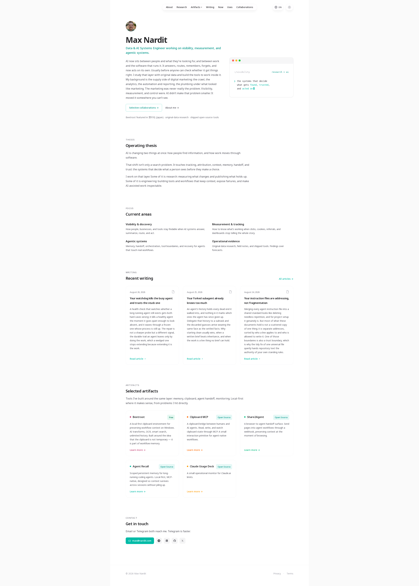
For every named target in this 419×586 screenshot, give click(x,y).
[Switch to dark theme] (289, 7)
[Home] (131, 26)
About (169, 7)
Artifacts (195, 7)
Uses (229, 7)
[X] (182, 541)
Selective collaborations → (144, 107)
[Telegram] (159, 541)
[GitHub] (175, 541)
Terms (290, 573)
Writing (210, 7)
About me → (172, 107)
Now (220, 7)
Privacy (277, 573)
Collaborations (244, 7)
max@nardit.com (141, 540)
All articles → (286, 278)
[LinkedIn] (167, 541)
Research (182, 7)
